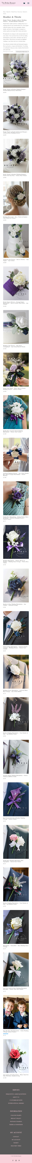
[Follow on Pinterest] (19, 1160)
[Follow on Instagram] (16, 1160)
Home (4, 11)
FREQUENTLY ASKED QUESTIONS (16, 1094)
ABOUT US (16, 1097)
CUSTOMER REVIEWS (16, 1100)
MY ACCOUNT (16, 1139)
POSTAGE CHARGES (16, 1121)
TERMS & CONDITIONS (16, 1124)
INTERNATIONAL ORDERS (16, 1103)
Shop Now (9, 11)
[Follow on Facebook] (13, 1160)
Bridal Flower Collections (16, 11)
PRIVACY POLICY (16, 1118)
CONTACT (16, 1136)
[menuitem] (24, 3)
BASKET (16, 1143)
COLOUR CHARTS (16, 1115)
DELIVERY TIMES (16, 1146)
